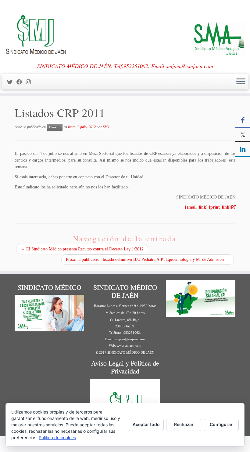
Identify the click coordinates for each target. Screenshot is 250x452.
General (54, 127)
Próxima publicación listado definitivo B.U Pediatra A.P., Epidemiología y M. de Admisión (147, 259)
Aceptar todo (146, 424)
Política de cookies (57, 437)
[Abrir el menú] (240, 81)
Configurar (221, 424)
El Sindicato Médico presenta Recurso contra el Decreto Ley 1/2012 (82, 249)
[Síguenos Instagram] (30, 82)
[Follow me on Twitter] (11, 82)
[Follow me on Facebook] (21, 82)
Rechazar (184, 424)
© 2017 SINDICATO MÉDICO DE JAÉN (125, 352)
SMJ (106, 127)
